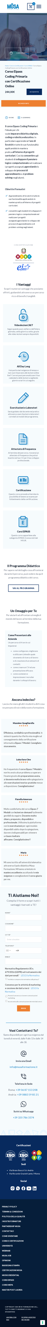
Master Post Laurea (12, 1290)
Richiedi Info (23, 103)
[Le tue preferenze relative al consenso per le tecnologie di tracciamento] (42, 1322)
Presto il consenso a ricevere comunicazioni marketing (22, 997)
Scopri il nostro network (28, 1318)
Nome (7, 913)
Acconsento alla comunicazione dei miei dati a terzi (25, 1002)
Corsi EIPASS (20, 53)
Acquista (34, 92)
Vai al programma (23, 588)
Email (7, 957)
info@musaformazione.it (23, 1066)
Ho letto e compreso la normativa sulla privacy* (23, 979)
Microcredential (10, 1275)
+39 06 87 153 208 (26, 1089)
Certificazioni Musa (12, 1270)
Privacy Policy (9, 1207)
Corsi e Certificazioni (13, 1241)
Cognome (9, 924)
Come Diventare (10, 1236)
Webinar (6, 1251)
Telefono (9, 946)
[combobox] (8, 950)
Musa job (6, 1256)
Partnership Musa (11, 1226)
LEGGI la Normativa (30, 975)
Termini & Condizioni (12, 1212)
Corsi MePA (7, 1285)
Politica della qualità (13, 1216)
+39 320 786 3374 (23, 1117)
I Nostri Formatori (11, 1221)
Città (8, 935)
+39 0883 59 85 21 (28, 1094)
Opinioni (6, 1260)
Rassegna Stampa (11, 1265)
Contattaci (8, 1231)
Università (7, 1246)
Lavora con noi (11, 1318)
